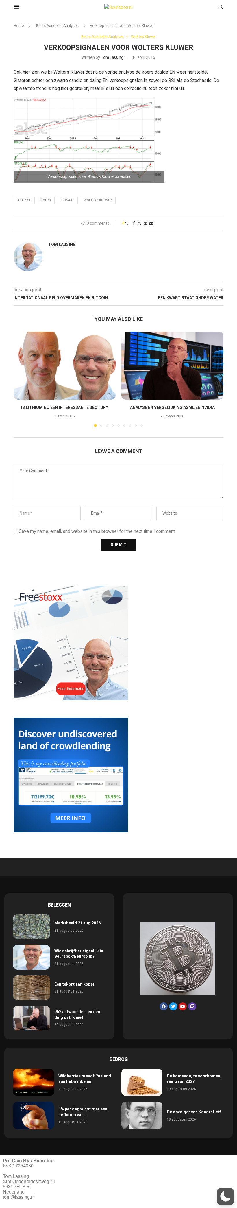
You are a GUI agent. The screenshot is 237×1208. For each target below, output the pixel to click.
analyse (24, 200)
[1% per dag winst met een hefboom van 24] (33, 1115)
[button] (21, 379)
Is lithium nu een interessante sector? (64, 408)
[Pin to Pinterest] (145, 223)
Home (19, 25)
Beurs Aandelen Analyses (57, 25)
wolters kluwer (98, 200)
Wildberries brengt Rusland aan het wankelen (84, 1079)
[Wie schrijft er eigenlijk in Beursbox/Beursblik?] (31, 957)
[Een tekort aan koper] (31, 987)
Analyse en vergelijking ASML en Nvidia (172, 408)
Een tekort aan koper (74, 984)
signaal (67, 200)
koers (46, 200)
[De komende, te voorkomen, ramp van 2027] (141, 1082)
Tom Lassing (112, 57)
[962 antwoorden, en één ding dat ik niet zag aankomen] (31, 1018)
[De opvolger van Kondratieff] (141, 1115)
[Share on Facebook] (134, 223)
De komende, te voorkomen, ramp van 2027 (194, 1079)
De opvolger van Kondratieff (194, 1112)
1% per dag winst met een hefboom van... (82, 1112)
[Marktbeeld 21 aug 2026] (31, 926)
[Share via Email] (151, 223)
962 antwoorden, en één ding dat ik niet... (77, 1015)
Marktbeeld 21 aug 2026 (77, 923)
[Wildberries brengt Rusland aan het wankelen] (33, 1082)
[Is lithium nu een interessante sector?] (65, 366)
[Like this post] (127, 223)
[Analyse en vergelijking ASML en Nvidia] (172, 366)
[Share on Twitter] (139, 223)
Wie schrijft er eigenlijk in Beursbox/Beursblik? (78, 954)
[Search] (220, 8)
